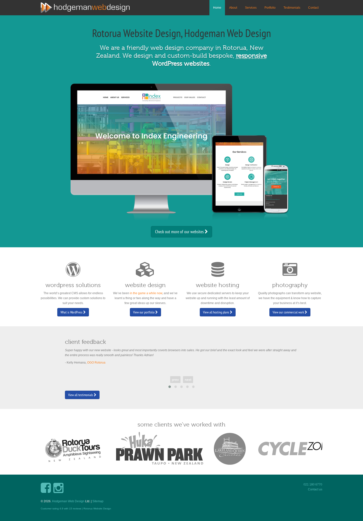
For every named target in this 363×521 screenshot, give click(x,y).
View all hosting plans (216, 312)
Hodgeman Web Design (68, 501)
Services (251, 7)
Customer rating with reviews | (62, 508)
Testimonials (291, 7)
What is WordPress (71, 312)
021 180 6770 (312, 484)
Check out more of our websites (180, 231)
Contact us (315, 489)
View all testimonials (81, 395)
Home (217, 7)
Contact (313, 7)
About (233, 7)
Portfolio (270, 7)
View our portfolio (144, 312)
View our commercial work (289, 312)
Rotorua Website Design (97, 508)
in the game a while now (146, 293)
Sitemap (97, 501)
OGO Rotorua (96, 362)
